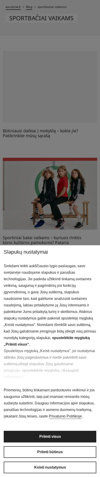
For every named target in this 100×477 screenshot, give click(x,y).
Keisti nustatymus (50, 467)
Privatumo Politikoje (65, 416)
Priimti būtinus (50, 452)
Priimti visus (50, 436)
